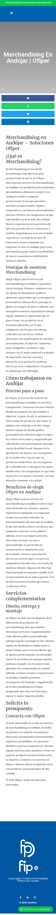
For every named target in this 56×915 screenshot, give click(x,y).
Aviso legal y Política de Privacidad (28, 878)
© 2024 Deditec (28, 902)
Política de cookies (28, 880)
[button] (11, 12)
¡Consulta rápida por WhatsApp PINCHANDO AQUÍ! (28, 3)
